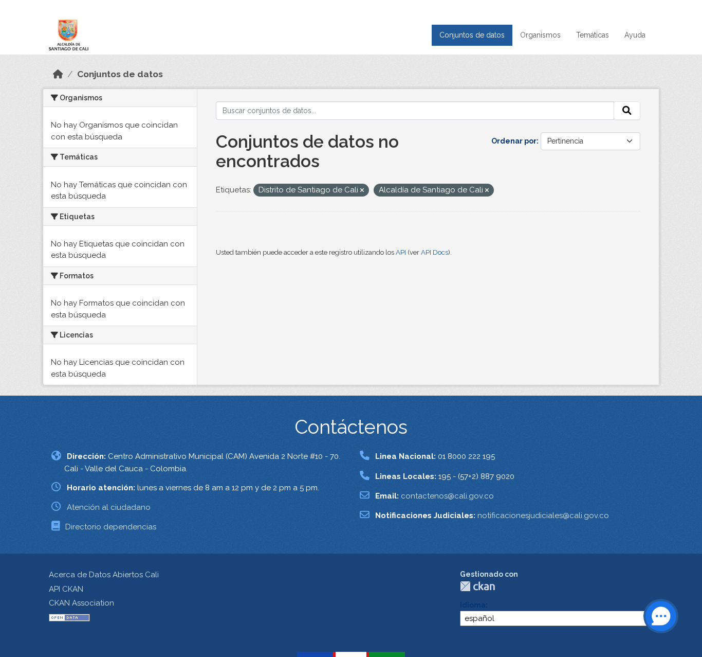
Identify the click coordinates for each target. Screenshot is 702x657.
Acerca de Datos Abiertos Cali (104, 574)
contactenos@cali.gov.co (447, 496)
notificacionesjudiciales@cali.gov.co (543, 515)
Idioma (473, 605)
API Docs (434, 252)
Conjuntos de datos (472, 35)
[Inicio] (58, 74)
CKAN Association (81, 603)
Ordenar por (514, 141)
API (401, 252)
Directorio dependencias (110, 526)
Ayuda (634, 35)
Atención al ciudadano (109, 507)
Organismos (540, 35)
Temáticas (592, 35)
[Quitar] (362, 190)
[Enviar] (627, 110)
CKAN (477, 586)
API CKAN (66, 589)
